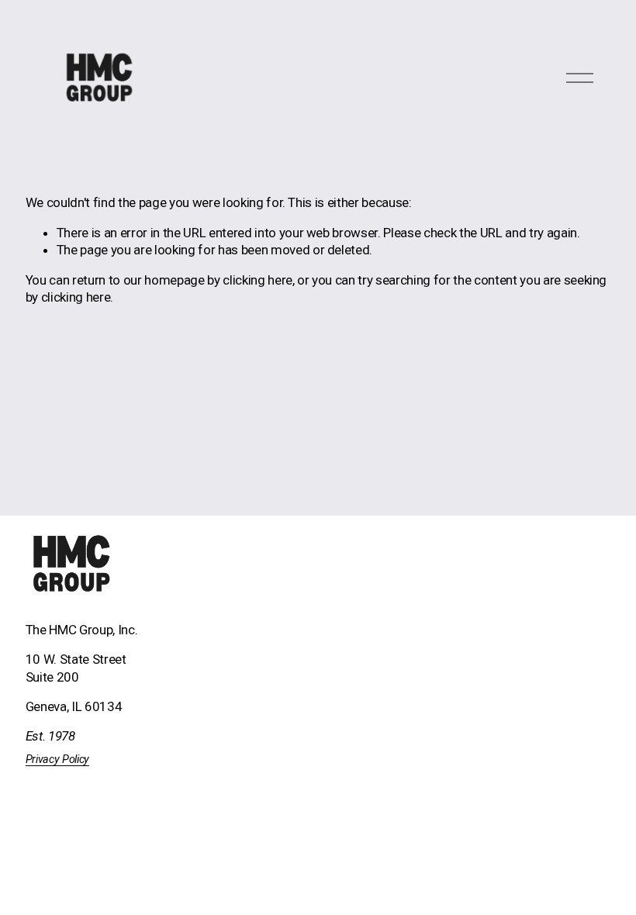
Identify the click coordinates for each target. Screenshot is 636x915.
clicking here (257, 280)
